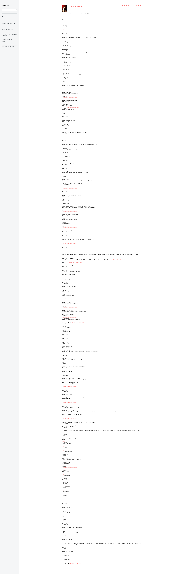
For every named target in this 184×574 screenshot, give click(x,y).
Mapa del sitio (101, 571)
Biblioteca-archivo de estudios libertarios (69, 97)
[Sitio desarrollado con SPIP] (113, 571)
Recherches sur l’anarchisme (8, 23)
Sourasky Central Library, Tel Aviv (73, 106)
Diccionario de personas (7, 7)
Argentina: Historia (84, 13)
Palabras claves (5, 5)
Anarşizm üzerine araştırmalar (9, 46)
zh (140, 5)
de (121, 5)
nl (132, 5)
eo (125, 5)
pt (134, 5)
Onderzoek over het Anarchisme (9, 49)
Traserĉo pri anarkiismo (7, 29)
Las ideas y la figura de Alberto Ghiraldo (74, 262)
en (123, 5)
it (130, 5)
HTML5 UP (110, 571)
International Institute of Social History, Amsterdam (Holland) (73, 433)
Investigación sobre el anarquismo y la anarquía (74, 13)
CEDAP (63, 29)
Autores (3, 3)
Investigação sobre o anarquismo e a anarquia (9, 35)
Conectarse (106, 571)
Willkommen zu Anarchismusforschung (7, 39)
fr (128, 5)
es (126, 5)
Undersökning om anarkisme (8, 44)
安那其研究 (4, 41)
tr (138, 5)
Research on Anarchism (7, 21)
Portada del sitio (64, 13)
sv (136, 5)
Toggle (21, 2)
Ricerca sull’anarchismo (7, 32)
